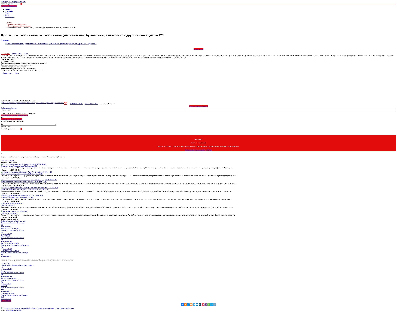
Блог (34, 308)
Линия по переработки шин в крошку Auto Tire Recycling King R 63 (25, 189)
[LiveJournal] (200, 304)
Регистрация (9, 160)
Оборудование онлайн (14, 310)
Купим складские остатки (54, 103)
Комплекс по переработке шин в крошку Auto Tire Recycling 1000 (24, 182)
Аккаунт (53, 308)
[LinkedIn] (197, 304)
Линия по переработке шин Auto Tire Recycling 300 (19, 166)
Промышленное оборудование (11, 119)
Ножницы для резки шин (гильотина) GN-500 (17, 197)
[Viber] (205, 304)
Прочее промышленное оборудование (14, 115)
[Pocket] (203, 304)
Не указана (5, 40)
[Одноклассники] (185, 304)
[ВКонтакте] (182, 304)
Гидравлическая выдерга (9, 213)
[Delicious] (194, 304)
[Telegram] (214, 304)
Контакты (70, 308)
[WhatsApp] (208, 304)
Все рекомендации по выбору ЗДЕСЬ (198, 150)
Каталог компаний (43, 308)
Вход (2, 160)
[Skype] (211, 304)
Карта (26, 53)
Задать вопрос (198, 49)
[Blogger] (191, 304)
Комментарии (17, 53)
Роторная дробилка (7, 205)
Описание (6, 53)
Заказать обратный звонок (198, 106)
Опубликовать (62, 308)
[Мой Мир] (188, 304)
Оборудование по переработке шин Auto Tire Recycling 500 (21, 174)
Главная (9, 22)
